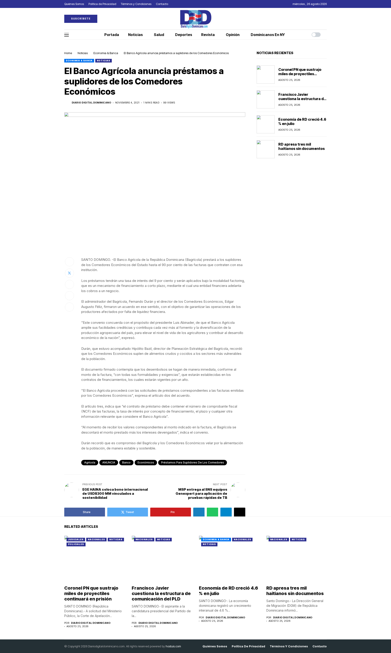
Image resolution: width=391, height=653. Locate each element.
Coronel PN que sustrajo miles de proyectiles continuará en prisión (299, 73)
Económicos (146, 462)
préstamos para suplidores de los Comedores (192, 462)
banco (126, 462)
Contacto (319, 646)
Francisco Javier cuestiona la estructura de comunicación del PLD (302, 98)
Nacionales (96, 539)
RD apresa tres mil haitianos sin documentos (301, 146)
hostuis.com (173, 646)
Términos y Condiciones (289, 646)
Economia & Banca (105, 53)
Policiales (76, 544)
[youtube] (325, 18)
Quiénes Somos (215, 646)
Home (68, 53)
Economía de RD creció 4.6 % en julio (302, 121)
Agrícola (89, 462)
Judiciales (75, 539)
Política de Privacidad (248, 646)
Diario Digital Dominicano (91, 102)
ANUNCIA (108, 462)
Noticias (83, 53)
